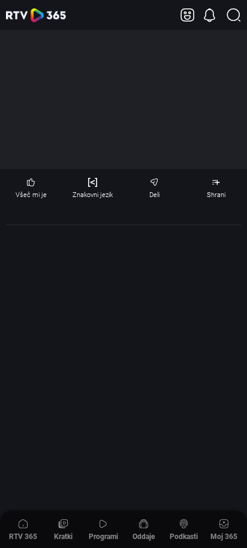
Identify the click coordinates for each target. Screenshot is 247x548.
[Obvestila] (209, 15)
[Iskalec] (233, 15)
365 (36, 15)
